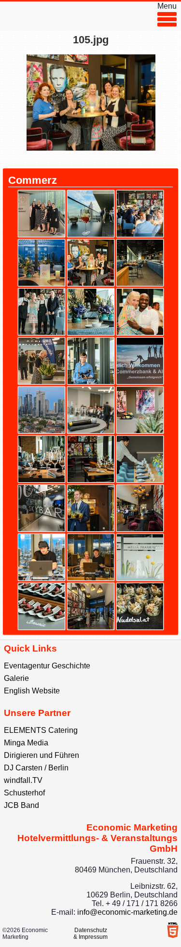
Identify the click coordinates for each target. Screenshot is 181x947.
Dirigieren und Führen (41, 755)
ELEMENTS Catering (41, 730)
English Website (32, 691)
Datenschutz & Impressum (90, 933)
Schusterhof (24, 793)
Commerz (32, 180)
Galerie (16, 678)
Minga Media (26, 743)
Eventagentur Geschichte (47, 666)
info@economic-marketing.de (127, 912)
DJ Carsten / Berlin (36, 768)
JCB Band (21, 805)
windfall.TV (23, 780)
